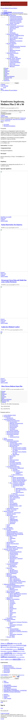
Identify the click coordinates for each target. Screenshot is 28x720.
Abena (2, 643)
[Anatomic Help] (5, 400)
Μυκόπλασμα (16, 454)
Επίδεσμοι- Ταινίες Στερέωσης (17, 495)
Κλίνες (8, 545)
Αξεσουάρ (15, 469)
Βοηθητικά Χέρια (14, 589)
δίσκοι (15, 651)
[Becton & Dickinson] (6, 399)
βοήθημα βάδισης (4, 651)
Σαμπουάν (12, 561)
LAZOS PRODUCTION (10, 415)
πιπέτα (17, 657)
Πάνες (11, 537)
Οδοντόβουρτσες (14, 557)
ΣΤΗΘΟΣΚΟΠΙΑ (14, 520)
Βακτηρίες (12, 588)
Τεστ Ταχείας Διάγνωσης (15, 464)
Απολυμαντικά (16, 470)
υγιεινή (2, 120)
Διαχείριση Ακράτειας (12, 535)
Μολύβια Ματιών (14, 570)
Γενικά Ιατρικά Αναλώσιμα (16, 17)
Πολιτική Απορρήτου (9, 667)
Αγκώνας (12, 600)
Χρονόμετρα (13, 522)
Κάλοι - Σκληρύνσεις (15, 578)
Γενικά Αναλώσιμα (11, 550)
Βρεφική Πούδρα (14, 553)
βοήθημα (21, 649)
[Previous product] (1, 17)
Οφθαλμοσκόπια (14, 519)
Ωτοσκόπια (12, 523)
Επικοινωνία (6, 672)
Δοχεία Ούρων (10, 542)
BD (21, 643)
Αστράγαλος (13, 603)
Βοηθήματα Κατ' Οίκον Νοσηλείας (15, 534)
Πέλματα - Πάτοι (11, 637)
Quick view (3, 218)
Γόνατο (11, 605)
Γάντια (5, 438)
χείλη (24, 659)
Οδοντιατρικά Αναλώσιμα (13, 432)
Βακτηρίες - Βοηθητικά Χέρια (14, 587)
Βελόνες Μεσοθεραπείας (18, 478)
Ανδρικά (9, 620)
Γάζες (14, 487)
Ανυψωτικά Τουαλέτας (12, 531)
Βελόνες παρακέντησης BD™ (20, 480)
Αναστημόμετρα (13, 516)
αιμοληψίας (2, 649)
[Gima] (2, 395)
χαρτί (22, 659)
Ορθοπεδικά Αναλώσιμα (12, 508)
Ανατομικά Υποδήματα (15, 630)
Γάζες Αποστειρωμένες (21, 489)
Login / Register (7, 698)
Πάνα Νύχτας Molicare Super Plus (11, 386)
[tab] (15, 124)
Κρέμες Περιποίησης (12, 573)
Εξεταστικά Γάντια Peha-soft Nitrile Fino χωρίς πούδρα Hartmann (14, 281)
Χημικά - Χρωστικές (12, 509)
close (2, 702)
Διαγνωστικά (10, 515)
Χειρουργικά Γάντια (14, 436)
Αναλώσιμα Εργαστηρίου (16, 16)
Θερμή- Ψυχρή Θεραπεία (13, 543)
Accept (2, 718)
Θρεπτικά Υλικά (13, 446)
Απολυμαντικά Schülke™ (19, 472)
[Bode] (2, 398)
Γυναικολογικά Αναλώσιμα (13, 420)
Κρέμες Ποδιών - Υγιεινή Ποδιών (18, 581)
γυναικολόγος (10, 651)
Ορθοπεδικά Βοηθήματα (9, 584)
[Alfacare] (3, 402)
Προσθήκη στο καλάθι (6, 113)
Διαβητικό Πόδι (13, 577)
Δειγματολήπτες (13, 422)
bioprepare (4, 645)
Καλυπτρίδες (13, 455)
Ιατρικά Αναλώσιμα (8, 439)
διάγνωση (19, 651)
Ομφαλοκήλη (13, 612)
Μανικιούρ (9, 574)
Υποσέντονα (9, 14)
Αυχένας (12, 604)
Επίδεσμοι (15, 493)
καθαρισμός (15, 653)
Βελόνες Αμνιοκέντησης (18, 477)
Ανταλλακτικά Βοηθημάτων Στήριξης (15, 585)
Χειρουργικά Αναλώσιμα (13, 434)
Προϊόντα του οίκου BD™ (19, 481)
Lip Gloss (12, 569)
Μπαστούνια (10, 597)
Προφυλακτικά (13, 427)
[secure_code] (14, 677)
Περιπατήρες (10, 618)
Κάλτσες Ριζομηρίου (14, 596)
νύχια (21, 655)
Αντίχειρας (12, 601)
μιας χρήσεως (4, 655)
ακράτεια (22, 119)
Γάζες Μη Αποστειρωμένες (20, 491)
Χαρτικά (12, 507)
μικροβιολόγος (12, 654)
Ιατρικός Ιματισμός (14, 496)
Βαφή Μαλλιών (13, 566)
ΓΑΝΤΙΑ (8, 647)
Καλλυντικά (9, 568)
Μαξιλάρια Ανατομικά (12, 546)
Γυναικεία (9, 627)
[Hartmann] (3, 394)
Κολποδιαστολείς (14, 424)
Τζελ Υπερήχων (13, 503)
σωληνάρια (21, 657)
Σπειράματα (12, 428)
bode (9, 645)
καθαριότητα (20, 653)
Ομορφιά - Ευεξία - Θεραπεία (11, 549)
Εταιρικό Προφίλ (8, 665)
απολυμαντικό (15, 649)
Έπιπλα (8, 524)
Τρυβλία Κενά (13, 465)
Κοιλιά (11, 610)
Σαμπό (11, 623)
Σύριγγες (12, 501)
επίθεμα (2, 653)
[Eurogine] (3, 396)
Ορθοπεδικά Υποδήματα (9, 619)
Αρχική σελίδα (4, 12)
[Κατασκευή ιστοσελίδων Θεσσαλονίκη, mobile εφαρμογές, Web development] (21, 674)
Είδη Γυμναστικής (11, 591)
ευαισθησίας (8, 653)
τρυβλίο (7, 659)
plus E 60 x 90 (16, 119)
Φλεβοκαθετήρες (14, 504)
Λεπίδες (11, 435)
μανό (24, 653)
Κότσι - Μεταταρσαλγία (15, 580)
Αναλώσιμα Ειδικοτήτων (9, 419)
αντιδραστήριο (9, 649)
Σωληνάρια (12, 461)
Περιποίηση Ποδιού (11, 576)
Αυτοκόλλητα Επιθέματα (18, 484)
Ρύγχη (11, 458)
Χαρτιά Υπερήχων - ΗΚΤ (16, 505)
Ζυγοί (8, 526)
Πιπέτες (11, 457)
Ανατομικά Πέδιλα (14, 628)
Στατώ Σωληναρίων (14, 459)
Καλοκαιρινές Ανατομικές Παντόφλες (18, 622)
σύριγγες (2, 659)
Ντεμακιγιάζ (13, 555)
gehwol (14, 645)
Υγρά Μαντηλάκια (14, 562)
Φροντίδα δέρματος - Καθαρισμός (15, 547)
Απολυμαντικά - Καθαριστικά (17, 468)
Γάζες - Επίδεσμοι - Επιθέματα (17, 482)
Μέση (11, 611)
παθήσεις (4, 657)
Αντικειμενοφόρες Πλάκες (16, 443)
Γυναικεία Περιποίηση (12, 564)
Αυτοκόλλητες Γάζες (21, 488)
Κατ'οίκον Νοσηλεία (13, 12)
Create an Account (5, 713)
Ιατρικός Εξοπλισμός (9, 511)
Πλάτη (11, 614)
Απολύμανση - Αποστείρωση (14, 512)
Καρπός (11, 607)
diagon (11, 645)
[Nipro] (3, 392)
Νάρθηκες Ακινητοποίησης (13, 599)
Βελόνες (12, 476)
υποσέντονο (7, 120)
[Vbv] (18, 677)
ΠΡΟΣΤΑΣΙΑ (13, 647)
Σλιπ (11, 539)
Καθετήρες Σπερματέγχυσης (16, 423)
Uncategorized (7, 416)
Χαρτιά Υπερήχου (14, 430)
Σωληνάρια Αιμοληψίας (15, 462)
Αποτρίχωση (13, 565)
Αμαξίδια (9, 530)
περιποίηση (12, 657)
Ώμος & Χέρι (13, 616)
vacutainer (4, 647)
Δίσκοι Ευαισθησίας (14, 445)
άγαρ (18, 647)
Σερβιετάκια (12, 538)
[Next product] (4, 17)
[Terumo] (3, 391)
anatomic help (16, 643)
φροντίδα (17, 659)
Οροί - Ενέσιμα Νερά (15, 497)
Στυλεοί (11, 500)
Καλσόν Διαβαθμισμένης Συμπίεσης (18, 593)
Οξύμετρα (12, 518)
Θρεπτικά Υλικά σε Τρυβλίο (19, 447)
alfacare (10, 643)
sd (1, 647)
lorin (24, 645)
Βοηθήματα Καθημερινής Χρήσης (15, 532)
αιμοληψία (21, 647)
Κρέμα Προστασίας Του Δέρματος (11, 224)
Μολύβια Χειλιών (14, 572)
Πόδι (11, 615)
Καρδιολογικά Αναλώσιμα (13, 431)
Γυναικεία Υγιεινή (14, 554)
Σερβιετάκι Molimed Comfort (10, 327)
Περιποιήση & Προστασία (16, 582)
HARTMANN (8, 119)
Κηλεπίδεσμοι (13, 608)
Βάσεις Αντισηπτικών (18, 474)
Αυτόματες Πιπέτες (11, 514)
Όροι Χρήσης (7, 671)
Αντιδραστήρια (13, 442)
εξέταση (22, 651)
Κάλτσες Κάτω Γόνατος (15, 595)
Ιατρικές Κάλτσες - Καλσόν (13, 592)
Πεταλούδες (12, 499)
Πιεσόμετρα (9, 527)
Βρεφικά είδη (10, 418)
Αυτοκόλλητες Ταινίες (18, 485)
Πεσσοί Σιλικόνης (14, 426)
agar (6, 643)
